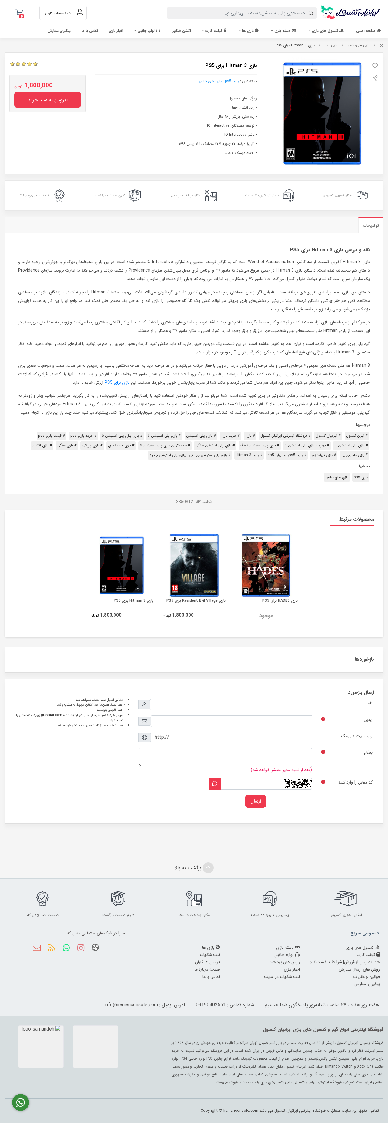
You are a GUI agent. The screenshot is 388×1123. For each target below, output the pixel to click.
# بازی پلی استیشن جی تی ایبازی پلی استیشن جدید (189, 455)
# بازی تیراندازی (324, 455)
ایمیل (368, 719)
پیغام (368, 752)
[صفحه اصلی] (381, 45)
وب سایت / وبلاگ (357, 736)
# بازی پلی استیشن (201, 436)
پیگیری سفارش (59, 31)
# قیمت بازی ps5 (51, 436)
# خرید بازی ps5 (83, 436)
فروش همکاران (207, 962)
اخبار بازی (116, 31)
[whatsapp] (66, 948)
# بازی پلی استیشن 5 (164, 436)
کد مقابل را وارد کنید (355, 782)
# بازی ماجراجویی (354, 455)
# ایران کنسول (357, 436)
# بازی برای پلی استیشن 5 (122, 436)
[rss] (51, 948)
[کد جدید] (215, 784)
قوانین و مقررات (366, 976)
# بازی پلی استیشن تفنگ (259, 445)
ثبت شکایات (210, 954)
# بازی (250, 436)
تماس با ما (90, 31)
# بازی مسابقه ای (121, 445)
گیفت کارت (214, 31)
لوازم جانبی (147, 31)
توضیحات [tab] (371, 225)
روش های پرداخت (284, 962)
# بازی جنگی (66, 445)
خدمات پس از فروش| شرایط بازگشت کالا (345, 962)
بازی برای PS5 (117, 382)
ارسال (255, 801)
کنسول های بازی (326, 31)
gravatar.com (51, 715)
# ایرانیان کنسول (328, 436)
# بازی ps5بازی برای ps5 (287, 455)
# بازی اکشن (42, 445)
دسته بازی (283, 31)
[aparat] (95, 948)
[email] (37, 948)
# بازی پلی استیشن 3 (351, 445)
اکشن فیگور (182, 31)
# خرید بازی (230, 436)
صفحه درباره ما (207, 969)
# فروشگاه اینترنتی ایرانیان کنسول (285, 436)
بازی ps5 (331, 45)
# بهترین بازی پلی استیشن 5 (307, 445)
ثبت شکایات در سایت (282, 976)
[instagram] (81, 948)
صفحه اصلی (366, 31)
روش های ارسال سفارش (359, 969)
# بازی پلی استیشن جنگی (215, 445)
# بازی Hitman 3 (249, 455)
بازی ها (248, 31)
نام (370, 703)
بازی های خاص (359, 45)
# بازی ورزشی (92, 445)
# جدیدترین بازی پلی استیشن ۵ (165, 445)
